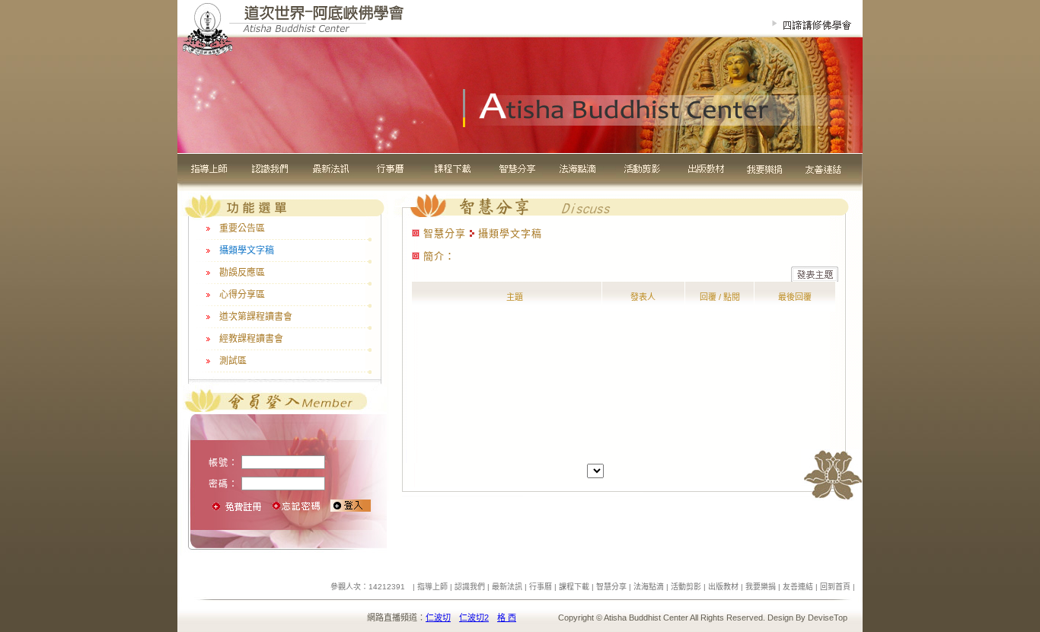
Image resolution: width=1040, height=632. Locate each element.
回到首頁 (835, 587)
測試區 (233, 361)
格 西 (506, 617)
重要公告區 (242, 228)
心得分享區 (242, 294)
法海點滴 (648, 587)
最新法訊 (507, 587)
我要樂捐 (760, 587)
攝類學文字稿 (246, 250)
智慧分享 (611, 587)
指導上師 (432, 587)
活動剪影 (686, 587)
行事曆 (540, 587)
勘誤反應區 (242, 272)
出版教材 (723, 587)
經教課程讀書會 (251, 339)
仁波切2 (474, 617)
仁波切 (438, 617)
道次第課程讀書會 (255, 316)
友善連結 (798, 587)
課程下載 (574, 587)
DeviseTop (827, 617)
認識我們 (470, 587)
